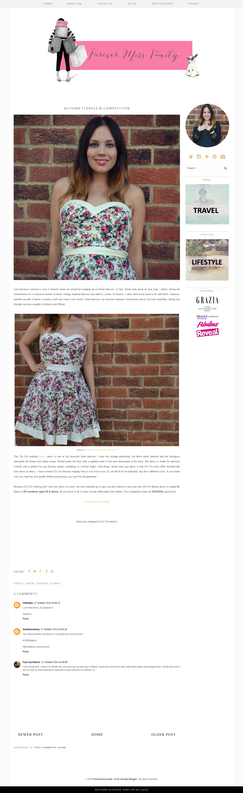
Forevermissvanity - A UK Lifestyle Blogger (116, 779)
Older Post (163, 734)
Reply (26, 618)
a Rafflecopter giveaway (97, 501)
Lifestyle (105, 3)
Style (132, 3)
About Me (74, 3)
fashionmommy (31, 629)
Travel (193, 3)
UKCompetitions (101, 450)
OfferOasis (113, 450)
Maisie (42, 456)
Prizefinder (88, 450)
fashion (42, 583)
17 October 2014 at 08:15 (47, 603)
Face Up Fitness (31, 662)
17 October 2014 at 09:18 (54, 629)
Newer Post (30, 734)
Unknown (28, 603)
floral (55, 583)
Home (48, 3)
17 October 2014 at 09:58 (54, 662)
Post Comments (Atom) (50, 747)
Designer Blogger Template (115, 790)
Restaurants (162, 3)
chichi (30, 583)
